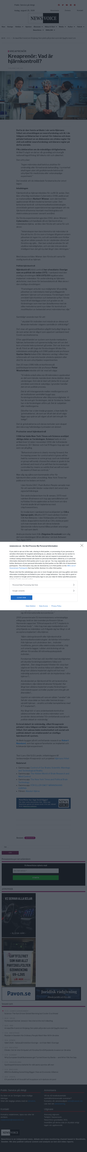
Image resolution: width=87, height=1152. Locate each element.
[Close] (82, 546)
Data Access (43, 606)
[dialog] (43, 576)
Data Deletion (31, 606)
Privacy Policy (56, 606)
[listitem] (43, 585)
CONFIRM (21, 598)
